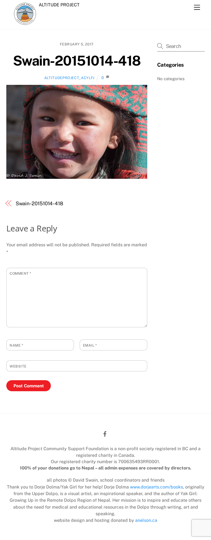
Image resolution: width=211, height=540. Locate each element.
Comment (20, 273)
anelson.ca (146, 520)
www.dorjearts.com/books (156, 487)
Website (18, 366)
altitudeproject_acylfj (69, 78)
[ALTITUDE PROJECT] (25, 22)
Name (16, 345)
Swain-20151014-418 (77, 61)
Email (90, 345)
